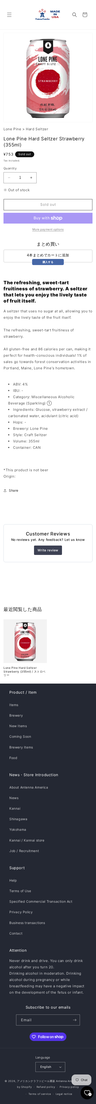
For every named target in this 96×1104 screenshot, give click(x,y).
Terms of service (39, 1094)
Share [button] (13, 490)
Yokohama (17, 829)
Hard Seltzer (37, 129)
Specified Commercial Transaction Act (40, 901)
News (13, 798)
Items (13, 705)
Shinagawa (18, 819)
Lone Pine (12, 129)
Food (13, 758)
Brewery (16, 715)
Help (13, 880)
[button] (9, 15)
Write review (48, 550)
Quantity (10, 168)
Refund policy (46, 1087)
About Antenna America (28, 787)
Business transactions (27, 923)
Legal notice (64, 1094)
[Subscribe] (74, 1019)
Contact (15, 933)
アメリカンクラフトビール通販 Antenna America (48, 1081)
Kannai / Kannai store (27, 840)
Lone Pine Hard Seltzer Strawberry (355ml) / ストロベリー (24, 671)
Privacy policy (69, 1087)
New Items (18, 726)
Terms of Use (20, 891)
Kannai (15, 808)
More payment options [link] (48, 229)
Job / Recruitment (24, 851)
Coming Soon (20, 736)
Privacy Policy (21, 912)
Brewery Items (21, 747)
